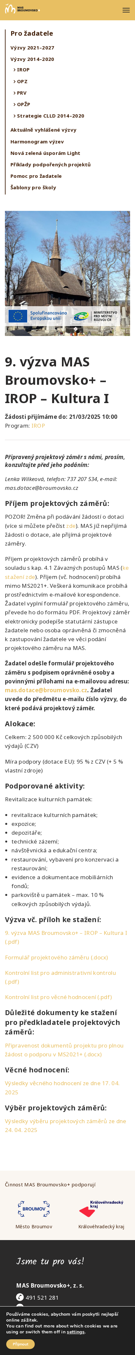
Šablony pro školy (33, 187)
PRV (22, 92)
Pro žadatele (31, 33)
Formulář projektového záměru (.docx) (56, 957)
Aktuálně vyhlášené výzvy (43, 129)
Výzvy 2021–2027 (32, 47)
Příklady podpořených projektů (50, 164)
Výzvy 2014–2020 (32, 59)
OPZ (22, 81)
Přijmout (20, 1344)
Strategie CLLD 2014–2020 (50, 115)
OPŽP (23, 104)
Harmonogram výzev (37, 141)
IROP (23, 69)
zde (71, 525)
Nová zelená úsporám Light (45, 153)
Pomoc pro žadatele (36, 176)
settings (75, 1332)
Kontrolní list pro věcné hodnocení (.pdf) (58, 997)
